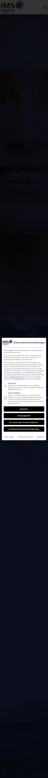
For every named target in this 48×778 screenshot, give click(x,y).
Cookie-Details (9, 437)
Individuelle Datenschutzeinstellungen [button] (24, 429)
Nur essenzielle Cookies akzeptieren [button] (24, 422)
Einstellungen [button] (18, 379)
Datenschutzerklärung (16, 377)
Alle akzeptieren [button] (24, 416)
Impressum (40, 437)
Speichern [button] (24, 409)
